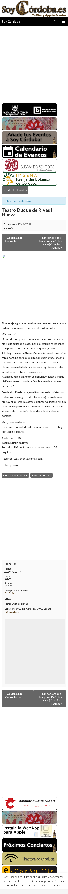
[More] (42, 886)
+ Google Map (12, 612)
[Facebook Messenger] (30, 886)
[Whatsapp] (17, 886)
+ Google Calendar (15, 475)
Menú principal (63, 21)
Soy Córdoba (11, 21)
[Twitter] (11, 886)
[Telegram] (23, 886)
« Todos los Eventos (15, 190)
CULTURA (10, 593)
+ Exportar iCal (41, 475)
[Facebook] (5, 886)
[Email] (36, 886)
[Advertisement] (34, 63)
